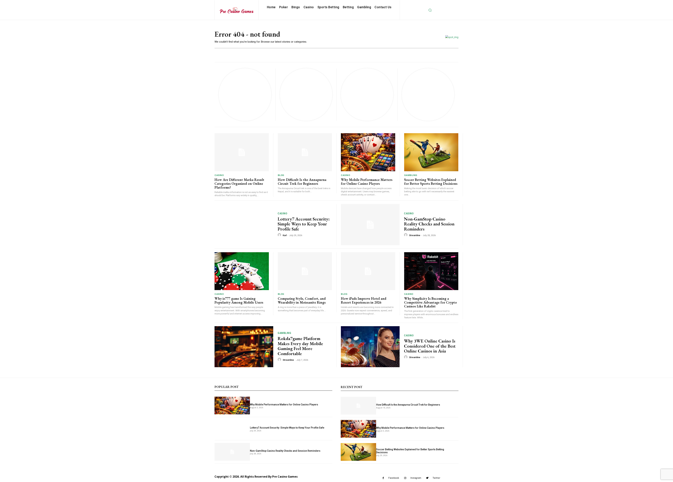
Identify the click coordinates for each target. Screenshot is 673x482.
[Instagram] (405, 478)
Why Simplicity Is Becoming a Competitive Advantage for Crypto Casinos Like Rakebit (430, 302)
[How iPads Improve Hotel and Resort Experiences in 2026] (368, 271)
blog (281, 175)
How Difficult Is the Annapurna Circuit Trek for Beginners (302, 181)
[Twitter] (427, 478)
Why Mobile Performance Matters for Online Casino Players (366, 181)
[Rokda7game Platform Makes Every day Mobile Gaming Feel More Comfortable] (244, 346)
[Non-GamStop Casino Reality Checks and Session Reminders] (370, 224)
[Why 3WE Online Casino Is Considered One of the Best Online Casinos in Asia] (370, 346)
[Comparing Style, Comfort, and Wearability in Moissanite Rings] (305, 271)
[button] (430, 10)
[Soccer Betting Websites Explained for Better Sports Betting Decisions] (431, 152)
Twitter (436, 477)
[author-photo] (280, 235)
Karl (285, 235)
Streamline (414, 235)
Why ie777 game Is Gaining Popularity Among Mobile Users (239, 300)
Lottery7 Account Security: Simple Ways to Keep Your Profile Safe (304, 224)
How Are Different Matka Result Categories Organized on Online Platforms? (239, 183)
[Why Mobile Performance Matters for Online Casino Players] (368, 152)
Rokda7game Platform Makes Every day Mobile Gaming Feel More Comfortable (300, 346)
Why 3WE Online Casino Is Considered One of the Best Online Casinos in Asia (430, 346)
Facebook (393, 477)
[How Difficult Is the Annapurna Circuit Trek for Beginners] (305, 152)
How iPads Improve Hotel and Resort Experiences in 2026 (363, 300)
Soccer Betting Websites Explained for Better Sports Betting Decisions (430, 181)
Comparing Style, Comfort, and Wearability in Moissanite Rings (302, 300)
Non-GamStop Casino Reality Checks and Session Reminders (429, 224)
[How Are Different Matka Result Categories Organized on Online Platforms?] (242, 152)
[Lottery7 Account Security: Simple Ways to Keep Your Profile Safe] (244, 224)
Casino (219, 175)
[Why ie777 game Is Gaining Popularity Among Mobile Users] (242, 271)
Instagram (415, 477)
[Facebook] (383, 478)
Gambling (410, 175)
